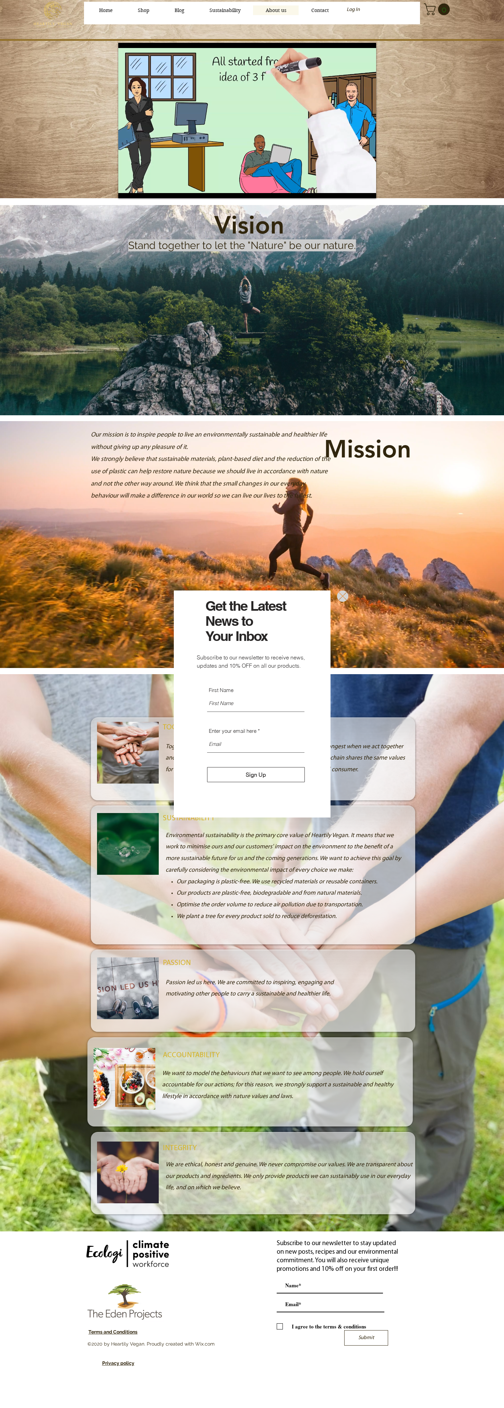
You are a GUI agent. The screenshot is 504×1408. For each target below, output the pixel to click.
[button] (342, 596)
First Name (221, 690)
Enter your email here (232, 730)
